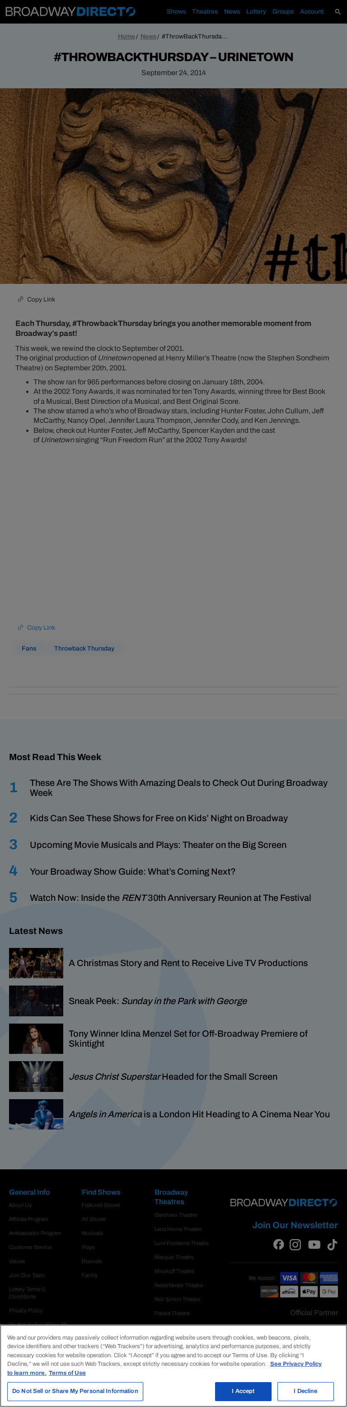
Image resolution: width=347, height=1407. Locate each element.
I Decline (305, 1391)
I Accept (243, 1391)
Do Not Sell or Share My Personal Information (75, 1391)
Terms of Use (67, 1373)
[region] (173, 1366)
